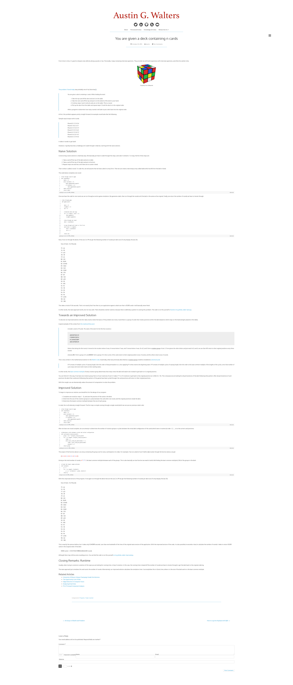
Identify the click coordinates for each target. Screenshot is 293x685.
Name (78, 654)
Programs (82, 598)
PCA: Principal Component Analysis (73, 586)
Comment (62, 644)
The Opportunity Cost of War (72, 579)
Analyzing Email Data (69, 584)
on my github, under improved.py (123, 555)
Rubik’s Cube (96, 360)
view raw (232, 192)
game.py (61, 235)
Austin (148, 44)
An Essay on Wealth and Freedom (75, 620)
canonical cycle (155, 360)
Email (157, 654)
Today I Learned (89, 598)
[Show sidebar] (270, 35)
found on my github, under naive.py (180, 310)
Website (61, 659)
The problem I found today (67, 89)
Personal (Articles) (135, 30)
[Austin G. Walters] (146, 20)
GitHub (72, 192)
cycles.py (61, 448)
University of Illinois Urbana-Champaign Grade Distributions (81, 577)
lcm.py (61, 474)
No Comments (158, 44)
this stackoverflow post (87, 324)
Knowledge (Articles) (150, 30)
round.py (61, 192)
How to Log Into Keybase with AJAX (217, 620)
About (126, 30)
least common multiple (77, 371)
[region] (146, 183)
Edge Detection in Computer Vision (73, 581)
